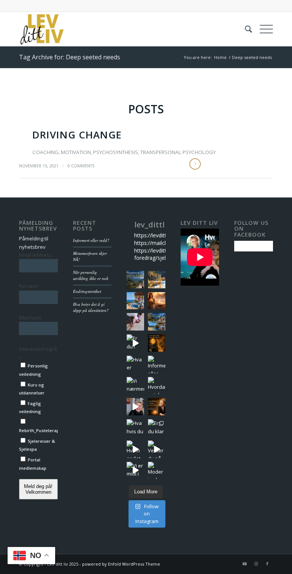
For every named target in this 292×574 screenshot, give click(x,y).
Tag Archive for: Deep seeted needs (69, 57)
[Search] (244, 29)
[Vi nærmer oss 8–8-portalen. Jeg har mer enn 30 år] (135, 385)
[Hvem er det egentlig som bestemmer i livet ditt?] (135, 449)
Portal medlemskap (32, 464)
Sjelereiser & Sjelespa (37, 445)
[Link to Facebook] (267, 563)
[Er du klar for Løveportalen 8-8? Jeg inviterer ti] (156, 428)
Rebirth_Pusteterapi (38, 430)
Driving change (77, 135)
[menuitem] (244, 29)
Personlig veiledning (33, 370)
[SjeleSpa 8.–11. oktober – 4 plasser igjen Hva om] (156, 279)
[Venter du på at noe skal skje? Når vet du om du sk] (156, 449)
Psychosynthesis (115, 152)
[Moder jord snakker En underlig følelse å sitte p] (156, 470)
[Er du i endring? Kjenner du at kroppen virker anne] (135, 343)
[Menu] (262, 29)
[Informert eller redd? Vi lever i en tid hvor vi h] (156, 364)
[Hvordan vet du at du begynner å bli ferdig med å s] (156, 385)
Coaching (45, 152)
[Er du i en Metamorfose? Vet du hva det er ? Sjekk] (135, 406)
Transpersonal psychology (178, 152)
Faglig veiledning (30, 407)
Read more (195, 164)
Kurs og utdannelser (31, 389)
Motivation (76, 152)
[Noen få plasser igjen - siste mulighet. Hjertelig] (156, 343)
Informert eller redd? (91, 240)
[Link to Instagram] (256, 563)
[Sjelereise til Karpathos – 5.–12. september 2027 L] (135, 301)
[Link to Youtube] (244, 563)
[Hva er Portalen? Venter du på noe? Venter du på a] (135, 364)
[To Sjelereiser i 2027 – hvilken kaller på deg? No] (156, 322)
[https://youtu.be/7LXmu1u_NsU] (156, 406)
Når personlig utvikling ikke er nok (90, 275)
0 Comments (81, 166)
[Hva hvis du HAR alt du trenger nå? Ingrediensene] (135, 428)
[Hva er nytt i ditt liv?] (156, 301)
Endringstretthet (87, 291)
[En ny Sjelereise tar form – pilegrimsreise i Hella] (135, 279)
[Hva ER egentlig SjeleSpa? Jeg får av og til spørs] (135, 322)
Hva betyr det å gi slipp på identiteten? (91, 307)
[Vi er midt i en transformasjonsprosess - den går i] (135, 470)
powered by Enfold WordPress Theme (121, 564)
